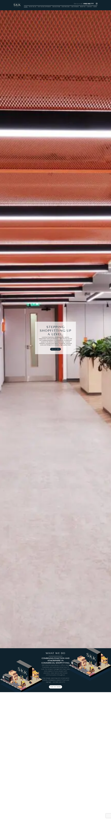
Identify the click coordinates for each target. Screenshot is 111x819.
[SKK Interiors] (17, 5)
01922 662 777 (88, 4)
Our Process (65, 6)
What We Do (32, 6)
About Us (82, 6)
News (95, 6)
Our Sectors (56, 6)
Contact (89, 6)
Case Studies (75, 6)
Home (26, 6)
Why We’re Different (44, 6)
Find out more (55, 349)
